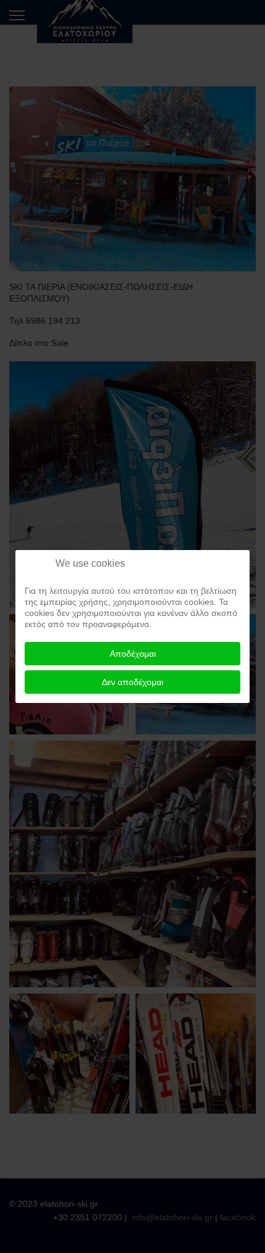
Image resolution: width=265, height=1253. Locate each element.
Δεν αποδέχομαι (132, 682)
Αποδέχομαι (133, 654)
